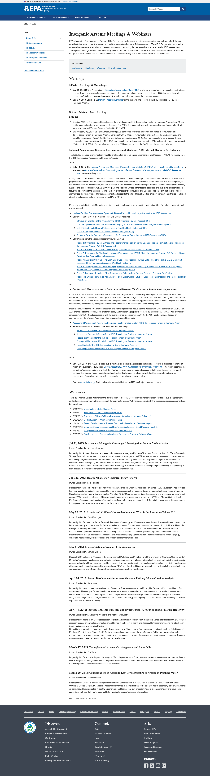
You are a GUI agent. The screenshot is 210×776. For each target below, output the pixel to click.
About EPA (101, 17)
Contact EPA (150, 729)
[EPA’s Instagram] (163, 765)
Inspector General (103, 733)
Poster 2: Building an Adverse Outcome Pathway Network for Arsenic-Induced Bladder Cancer (118, 249)
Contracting (51, 738)
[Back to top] (203, 769)
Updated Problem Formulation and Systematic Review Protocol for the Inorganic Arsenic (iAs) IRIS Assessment (122, 213)
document (128, 172)
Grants (48, 747)
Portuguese (144, 712)
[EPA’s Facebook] (146, 765)
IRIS (34, 24)
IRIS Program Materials (36, 58)
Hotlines (148, 738)
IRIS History (31, 48)
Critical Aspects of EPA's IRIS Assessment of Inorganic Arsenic (131, 367)
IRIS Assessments (34, 43)
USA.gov (99, 756)
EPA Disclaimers (152, 733)
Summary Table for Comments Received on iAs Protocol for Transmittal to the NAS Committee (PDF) (121, 235)
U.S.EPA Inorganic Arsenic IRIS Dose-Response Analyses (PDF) (105, 232)
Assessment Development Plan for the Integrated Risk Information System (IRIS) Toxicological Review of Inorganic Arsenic (127, 323)
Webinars (101, 68)
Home (26, 24)
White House (101, 760)
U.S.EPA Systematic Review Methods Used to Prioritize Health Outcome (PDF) (112, 228)
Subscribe (99, 751)
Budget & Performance (56, 733)
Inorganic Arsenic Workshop (110, 100)
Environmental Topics (35, 17)
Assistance (28, 712)
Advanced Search (33, 63)
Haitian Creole (119, 712)
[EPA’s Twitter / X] (152, 765)
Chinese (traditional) (89, 712)
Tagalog (168, 712)
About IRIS (30, 38)
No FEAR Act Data (54, 751)
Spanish (41, 712)
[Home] (44, 8)
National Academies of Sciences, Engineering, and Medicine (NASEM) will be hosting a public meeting (136, 167)
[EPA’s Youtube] (158, 765)
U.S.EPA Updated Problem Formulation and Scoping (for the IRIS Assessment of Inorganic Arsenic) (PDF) (124, 224)
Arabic (51, 712)
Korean (133, 712)
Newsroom (99, 742)
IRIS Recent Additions (35, 53)
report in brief (86, 382)
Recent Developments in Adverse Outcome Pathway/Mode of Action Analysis (118, 423)
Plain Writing (51, 756)
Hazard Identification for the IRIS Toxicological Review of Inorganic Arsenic (109, 338)
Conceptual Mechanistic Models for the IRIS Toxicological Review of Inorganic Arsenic (114, 341)
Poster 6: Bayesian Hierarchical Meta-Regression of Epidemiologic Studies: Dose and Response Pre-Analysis (125, 273)
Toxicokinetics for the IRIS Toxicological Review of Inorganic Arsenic (106, 345)
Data (97, 729)
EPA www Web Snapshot (57, 742)
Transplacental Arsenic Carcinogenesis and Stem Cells (108, 431)
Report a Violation (82, 17)
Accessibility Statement (56, 729)
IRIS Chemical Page (117, 68)
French (105, 712)
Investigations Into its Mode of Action (100, 409)
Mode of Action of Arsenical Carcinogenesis (103, 420)
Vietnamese (181, 712)
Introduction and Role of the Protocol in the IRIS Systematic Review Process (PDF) (113, 221)
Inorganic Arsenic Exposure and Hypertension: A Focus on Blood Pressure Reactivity (121, 427)
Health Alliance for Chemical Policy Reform (103, 413)
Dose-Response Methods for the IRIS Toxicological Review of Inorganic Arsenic (111, 349)
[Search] (183, 9)
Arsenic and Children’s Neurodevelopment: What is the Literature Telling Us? (117, 416)
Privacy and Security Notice (58, 760)
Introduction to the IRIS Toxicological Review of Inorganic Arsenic (105, 330)
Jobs (97, 738)
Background (77, 68)
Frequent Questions (153, 747)
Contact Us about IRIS (34, 70)
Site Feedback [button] (150, 751)
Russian (157, 712)
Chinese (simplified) (67, 712)
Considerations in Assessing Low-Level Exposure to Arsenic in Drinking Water (118, 434)
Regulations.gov (102, 747)
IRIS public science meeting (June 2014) (121, 90)
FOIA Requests (151, 742)
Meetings (89, 68)
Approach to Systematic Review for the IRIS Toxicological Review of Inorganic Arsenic (114, 334)
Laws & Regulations (59, 17)
